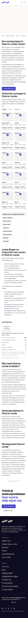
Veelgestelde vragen (10, 576)
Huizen (18, 35)
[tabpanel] (14, 161)
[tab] (6, 327)
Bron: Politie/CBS (5, 357)
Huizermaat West (7, 231)
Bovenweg (6, 227)
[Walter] (5, 2)
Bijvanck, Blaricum (8, 217)
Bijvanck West (6, 224)
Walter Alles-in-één (9, 544)
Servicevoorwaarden (10, 586)
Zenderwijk (6, 241)
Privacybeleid (7, 583)
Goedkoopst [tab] (17, 109)
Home (3, 35)
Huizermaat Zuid (7, 234)
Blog (3, 570)
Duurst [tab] (10, 109)
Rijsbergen (5, 238)
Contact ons (6, 580)
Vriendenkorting (8, 554)
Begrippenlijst (7, 573)
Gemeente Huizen (10, 35)
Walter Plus (6, 541)
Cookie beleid (7, 589)
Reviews (5, 547)
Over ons (5, 566)
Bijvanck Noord (7, 221)
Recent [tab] (4, 109)
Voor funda (6, 557)
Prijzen (4, 551)
